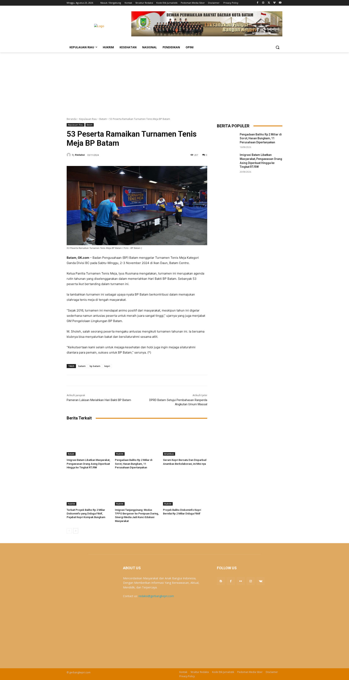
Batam (103, 119)
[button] (277, 47)
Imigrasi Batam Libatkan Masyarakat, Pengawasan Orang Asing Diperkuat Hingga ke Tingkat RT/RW (88, 463)
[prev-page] (69, 530)
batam (82, 365)
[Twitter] (269, 3)
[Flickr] (241, 581)
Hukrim (119, 453)
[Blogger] (221, 581)
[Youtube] (280, 3)
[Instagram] (263, 3)
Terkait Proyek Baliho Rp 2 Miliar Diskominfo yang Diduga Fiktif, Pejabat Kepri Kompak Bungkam (86, 513)
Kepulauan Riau (88, 119)
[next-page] (75, 530)
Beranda (72, 119)
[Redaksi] (69, 155)
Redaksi (80, 154)
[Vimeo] (274, 3)
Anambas (169, 453)
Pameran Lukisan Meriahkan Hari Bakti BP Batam (99, 400)
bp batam (95, 365)
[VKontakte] (261, 581)
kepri (107, 365)
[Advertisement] (174, 82)
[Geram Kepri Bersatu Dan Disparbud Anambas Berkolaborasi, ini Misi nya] (185, 440)
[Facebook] (257, 3)
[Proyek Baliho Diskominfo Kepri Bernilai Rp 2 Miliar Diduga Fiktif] (185, 490)
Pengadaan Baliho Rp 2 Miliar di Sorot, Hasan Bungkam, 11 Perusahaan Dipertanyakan (133, 463)
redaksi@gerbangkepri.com (156, 596)
